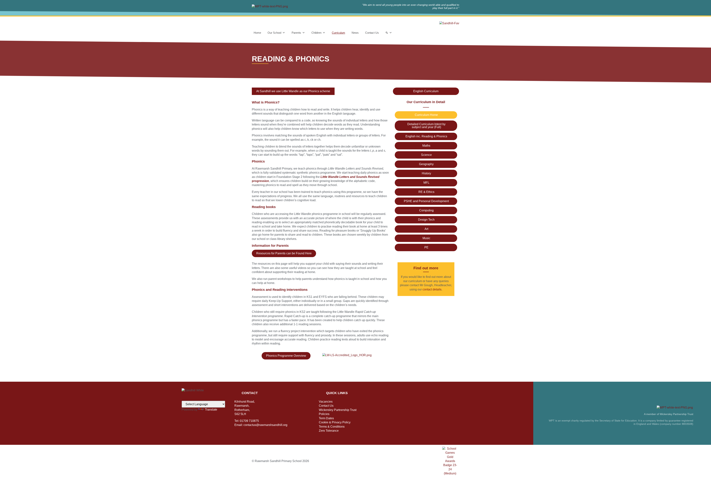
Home (257, 32)
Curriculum (338, 32)
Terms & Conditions (332, 426)
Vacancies (326, 401)
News (355, 32)
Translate (211, 409)
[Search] (388, 32)
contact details (432, 289)
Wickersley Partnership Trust (337, 409)
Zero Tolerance (329, 430)
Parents (296, 32)
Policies (324, 414)
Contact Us (372, 32)
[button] (293, 91)
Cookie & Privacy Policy (335, 422)
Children (316, 32)
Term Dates (326, 418)
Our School (274, 32)
